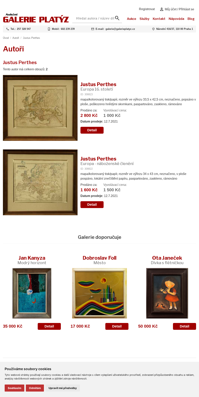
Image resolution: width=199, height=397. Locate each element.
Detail (92, 130)
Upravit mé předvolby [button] (63, 388)
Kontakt (159, 19)
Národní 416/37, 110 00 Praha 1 (174, 28)
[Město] (99, 293)
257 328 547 (24, 28)
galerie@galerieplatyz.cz (120, 28)
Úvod (6, 37)
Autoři (15, 37)
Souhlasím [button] (14, 388)
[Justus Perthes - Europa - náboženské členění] (40, 182)
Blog (191, 19)
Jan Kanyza (31, 260)
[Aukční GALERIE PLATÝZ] (36, 21)
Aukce (131, 19)
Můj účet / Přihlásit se (176, 9)
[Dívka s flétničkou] (167, 293)
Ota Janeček (167, 260)
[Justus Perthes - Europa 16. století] (40, 108)
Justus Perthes (31, 37)
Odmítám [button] (35, 388)
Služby (144, 19)
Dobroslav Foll (99, 260)
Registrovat (147, 9)
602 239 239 (68, 28)
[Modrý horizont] (32, 293)
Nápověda (176, 19)
